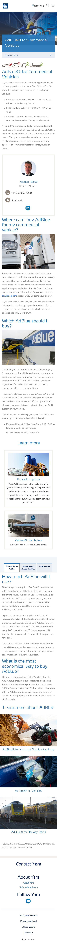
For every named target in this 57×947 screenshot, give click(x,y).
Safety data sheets (28, 887)
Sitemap (28, 933)
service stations (9, 296)
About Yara (28, 883)
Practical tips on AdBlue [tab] (12, 568)
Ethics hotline (28, 927)
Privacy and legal (28, 921)
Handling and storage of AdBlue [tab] (28, 568)
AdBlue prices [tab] (44, 566)
